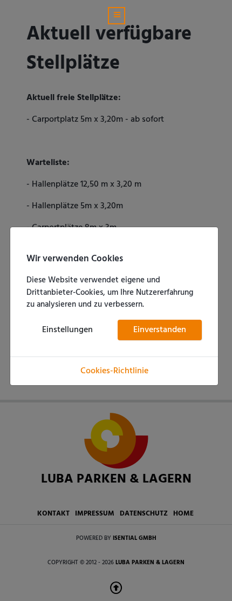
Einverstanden (159, 330)
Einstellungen (67, 330)
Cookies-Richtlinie (114, 371)
